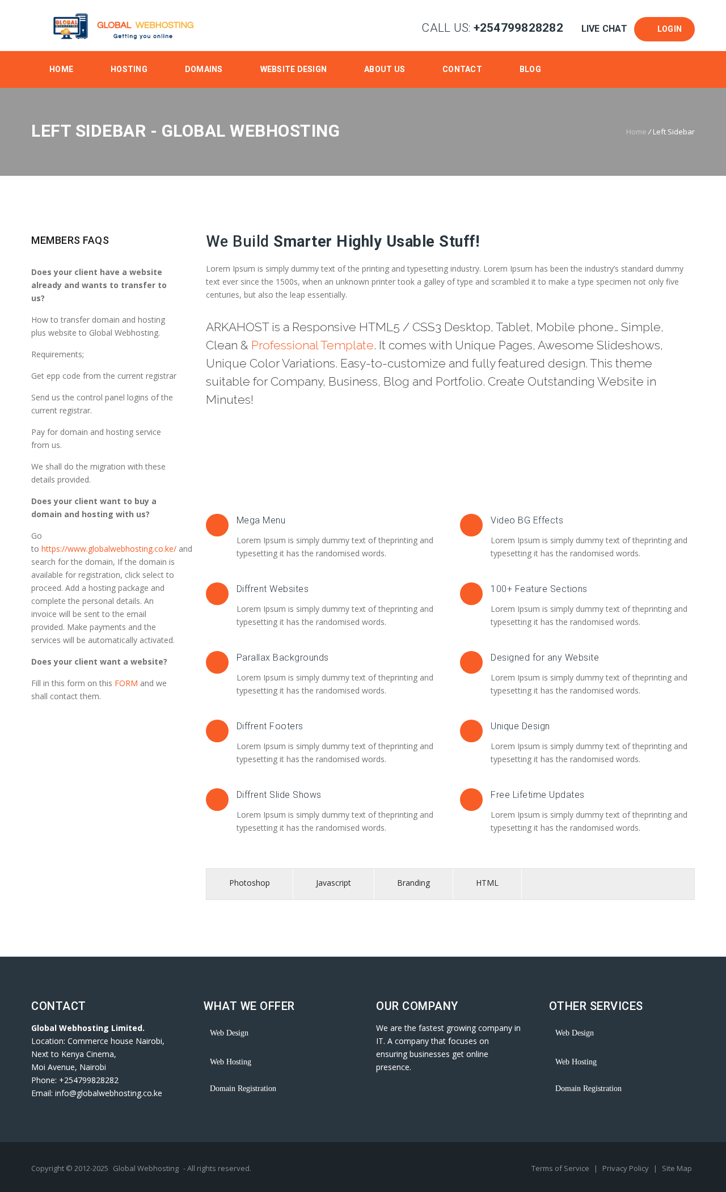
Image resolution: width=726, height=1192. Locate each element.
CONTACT (462, 69)
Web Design (229, 1033)
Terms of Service (561, 1168)
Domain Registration (243, 1088)
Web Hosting (230, 1062)
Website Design (293, 69)
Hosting (129, 69)
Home (61, 69)
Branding (413, 882)
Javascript (333, 882)
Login (667, 28)
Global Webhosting (146, 1168)
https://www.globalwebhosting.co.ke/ (108, 548)
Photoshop (249, 882)
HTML (487, 882)
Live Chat (604, 28)
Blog (530, 69)
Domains (204, 69)
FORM (127, 683)
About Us (384, 69)
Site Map (677, 1168)
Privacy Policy (626, 1168)
